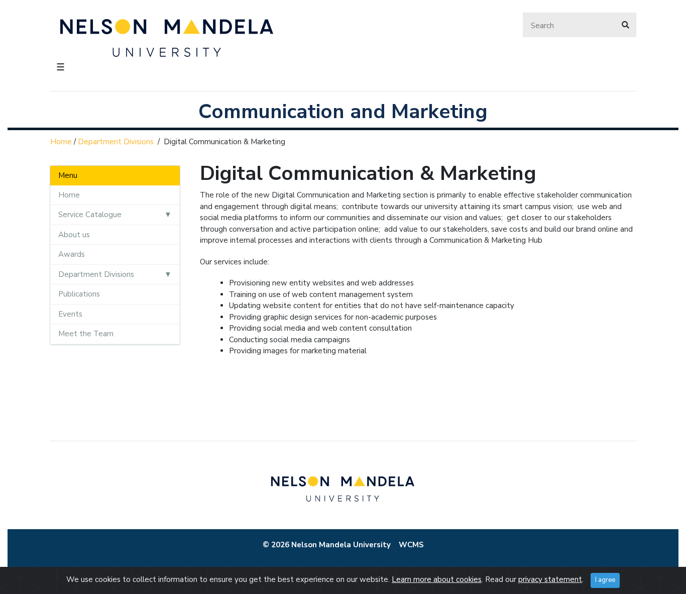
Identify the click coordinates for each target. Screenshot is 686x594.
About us (74, 235)
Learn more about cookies (437, 579)
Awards (71, 254)
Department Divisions (116, 142)
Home (61, 142)
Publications (79, 294)
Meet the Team (85, 334)
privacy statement (550, 579)
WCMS (411, 545)
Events (70, 314)
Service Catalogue (90, 215)
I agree (605, 579)
